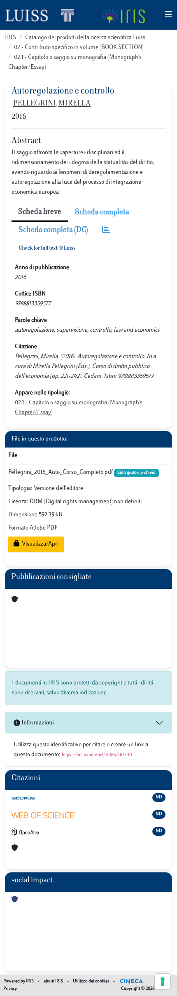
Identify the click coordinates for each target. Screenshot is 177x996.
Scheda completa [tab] (102, 212)
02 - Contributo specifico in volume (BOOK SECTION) (79, 48)
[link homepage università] (123, 15)
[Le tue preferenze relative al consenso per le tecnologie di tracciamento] (162, 981)
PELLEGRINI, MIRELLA (52, 104)
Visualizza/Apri (38, 544)
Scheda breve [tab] (39, 212)
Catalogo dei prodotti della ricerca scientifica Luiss (85, 38)
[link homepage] (43, 15)
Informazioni (37, 723)
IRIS (10, 38)
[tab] (106, 230)
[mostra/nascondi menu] (168, 15)
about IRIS (53, 981)
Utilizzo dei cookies (91, 981)
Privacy (10, 989)
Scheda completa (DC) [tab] (53, 230)
